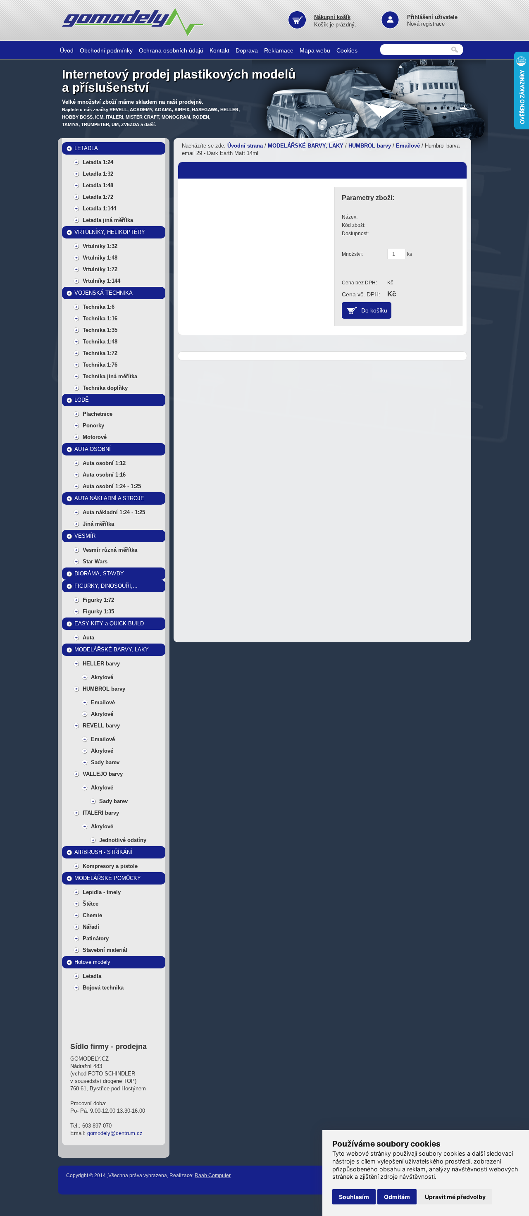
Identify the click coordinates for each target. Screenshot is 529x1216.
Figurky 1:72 (98, 600)
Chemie (92, 915)
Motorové (95, 437)
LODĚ (81, 400)
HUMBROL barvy (104, 689)
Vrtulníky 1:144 (101, 281)
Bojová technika (103, 988)
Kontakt (219, 50)
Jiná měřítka (98, 524)
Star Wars (95, 561)
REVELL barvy (101, 725)
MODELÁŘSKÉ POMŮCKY (107, 878)
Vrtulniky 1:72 (100, 269)
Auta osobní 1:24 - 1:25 (112, 486)
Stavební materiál (105, 950)
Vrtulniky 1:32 (100, 246)
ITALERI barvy (101, 813)
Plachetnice (97, 414)
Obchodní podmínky (106, 50)
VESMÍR (84, 536)
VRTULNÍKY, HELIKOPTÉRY (109, 232)
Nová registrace (426, 24)
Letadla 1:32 (98, 174)
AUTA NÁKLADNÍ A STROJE (109, 498)
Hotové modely (92, 962)
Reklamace (278, 50)
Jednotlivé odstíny (122, 840)
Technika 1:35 (100, 330)
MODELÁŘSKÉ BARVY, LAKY (111, 649)
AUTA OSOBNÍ (92, 449)
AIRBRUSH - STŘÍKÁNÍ (103, 852)
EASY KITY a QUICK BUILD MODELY (109, 625)
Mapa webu (315, 50)
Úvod (67, 50)
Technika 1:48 (100, 342)
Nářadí (91, 927)
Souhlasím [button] (354, 1196)
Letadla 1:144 (99, 208)
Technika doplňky (105, 388)
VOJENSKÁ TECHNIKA (103, 293)
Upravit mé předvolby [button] (455, 1196)
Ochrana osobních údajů (171, 50)
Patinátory (96, 938)
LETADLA (86, 148)
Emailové (103, 702)
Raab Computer (213, 1175)
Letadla (92, 976)
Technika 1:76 (100, 365)
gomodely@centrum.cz (115, 1133)
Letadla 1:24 (98, 162)
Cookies (346, 50)
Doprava (247, 50)
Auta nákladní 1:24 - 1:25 (114, 512)
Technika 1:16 (100, 318)
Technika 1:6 (98, 307)
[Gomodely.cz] (134, 34)
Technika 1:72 (100, 353)
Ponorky (93, 425)
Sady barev (105, 762)
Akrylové (102, 677)
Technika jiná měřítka (110, 376)
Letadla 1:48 (98, 185)
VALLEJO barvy (103, 774)
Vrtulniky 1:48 (100, 258)
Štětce (90, 904)
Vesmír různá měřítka (110, 550)
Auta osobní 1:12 (104, 463)
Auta (88, 637)
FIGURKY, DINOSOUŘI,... (106, 586)
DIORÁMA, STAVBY (99, 573)
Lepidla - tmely (102, 892)
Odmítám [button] (397, 1196)
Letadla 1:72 (98, 197)
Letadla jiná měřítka (108, 220)
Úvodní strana (245, 146)
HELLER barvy (101, 663)
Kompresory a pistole (110, 866)
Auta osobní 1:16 (104, 475)
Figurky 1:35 (98, 611)
